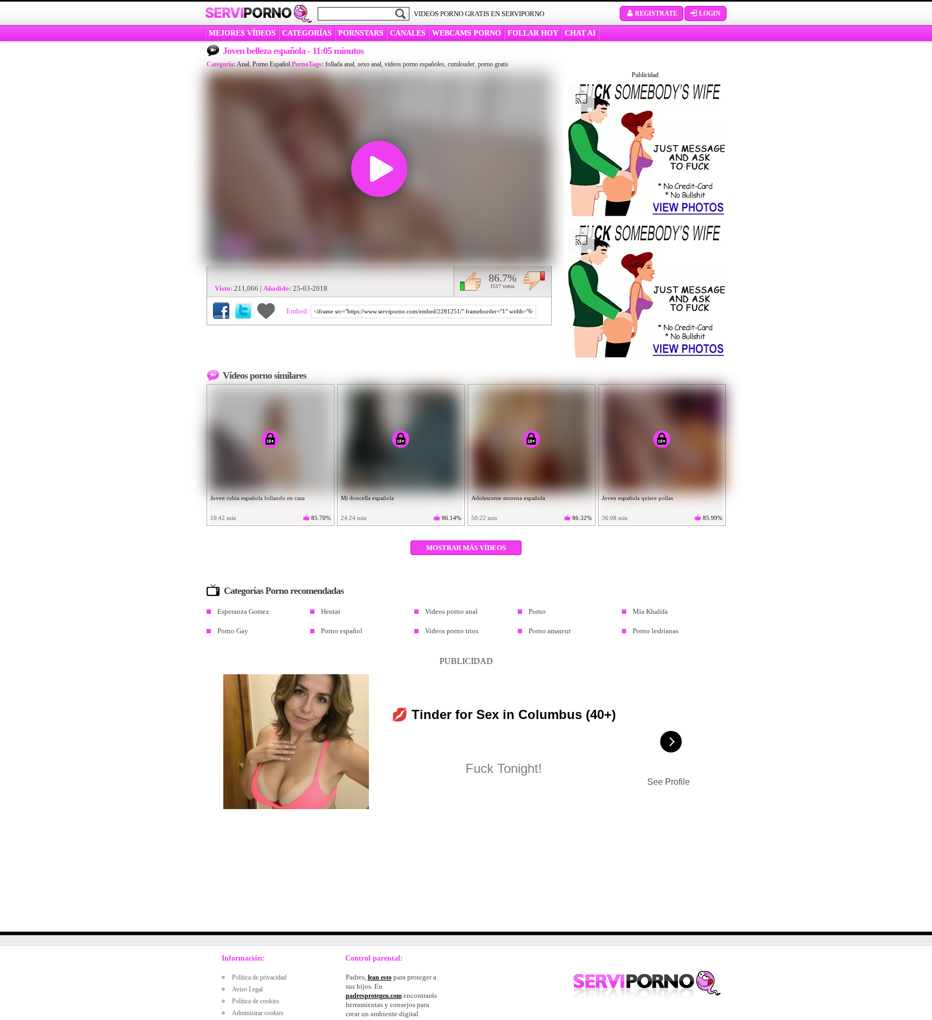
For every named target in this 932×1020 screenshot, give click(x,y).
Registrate (656, 13)
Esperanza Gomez (243, 611)
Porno (537, 611)
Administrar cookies (258, 1013)
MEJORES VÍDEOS (242, 33)
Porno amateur (550, 631)
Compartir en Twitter (243, 311)
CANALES (408, 33)
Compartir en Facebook (221, 311)
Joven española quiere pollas (637, 498)
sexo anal (369, 64)
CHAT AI (580, 33)
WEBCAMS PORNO (466, 33)
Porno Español (271, 64)
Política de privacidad (259, 977)
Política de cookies (255, 1001)
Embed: (298, 311)
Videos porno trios (451, 631)
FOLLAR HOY (533, 33)
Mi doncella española (367, 498)
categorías (307, 33)
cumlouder (461, 64)
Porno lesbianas (656, 631)
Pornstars (360, 33)
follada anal (339, 64)
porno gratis (493, 64)
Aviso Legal (247, 989)
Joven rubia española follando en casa (257, 498)
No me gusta (534, 281)
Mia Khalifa (650, 611)
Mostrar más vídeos (466, 548)
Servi (248, 13)
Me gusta (470, 281)
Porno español (341, 631)
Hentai (330, 611)
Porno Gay (232, 631)
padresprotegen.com (374, 996)
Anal (243, 64)
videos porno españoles (414, 64)
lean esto (380, 977)
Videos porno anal (451, 611)
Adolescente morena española (508, 498)
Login (710, 13)
